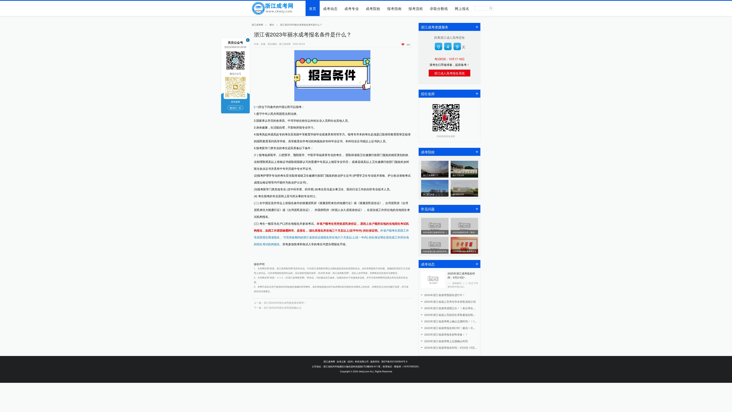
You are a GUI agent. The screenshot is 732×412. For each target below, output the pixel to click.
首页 (312, 8)
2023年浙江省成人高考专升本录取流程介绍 (450, 301)
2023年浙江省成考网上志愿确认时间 (446, 341)
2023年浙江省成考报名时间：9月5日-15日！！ (452, 347)
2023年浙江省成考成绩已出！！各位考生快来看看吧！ (456, 308)
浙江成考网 (257, 24)
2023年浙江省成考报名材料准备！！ (446, 334)
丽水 (272, 24)
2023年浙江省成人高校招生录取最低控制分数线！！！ (456, 315)
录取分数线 (439, 8)
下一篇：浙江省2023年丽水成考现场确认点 (277, 307)
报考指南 (394, 8)
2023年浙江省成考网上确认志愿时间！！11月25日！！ (457, 321)
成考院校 (373, 8)
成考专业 (351, 8)
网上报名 (462, 8)
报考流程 (416, 8)
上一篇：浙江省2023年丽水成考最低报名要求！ (280, 302)
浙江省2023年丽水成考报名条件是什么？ (301, 24)
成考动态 (330, 8)
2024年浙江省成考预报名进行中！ (444, 295)
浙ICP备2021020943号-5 (394, 361)
